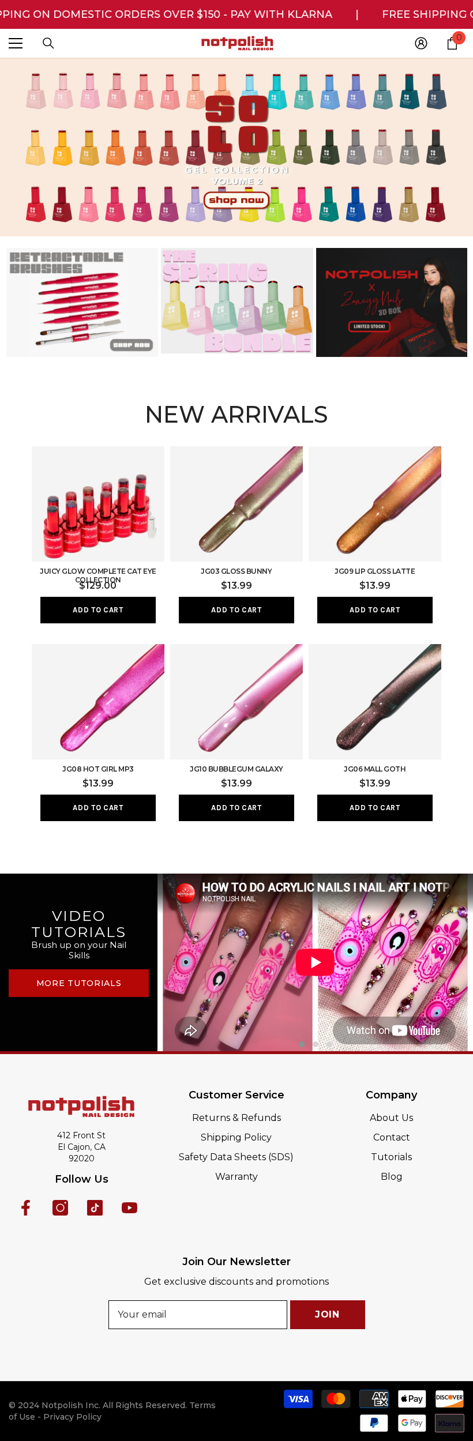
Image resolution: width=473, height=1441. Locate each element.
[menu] (15, 43)
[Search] (48, 43)
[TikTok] (95, 1207)
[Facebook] (25, 1207)
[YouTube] (129, 1207)
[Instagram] (60, 1207)
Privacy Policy (72, 1417)
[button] (302, 1044)
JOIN (327, 1314)
